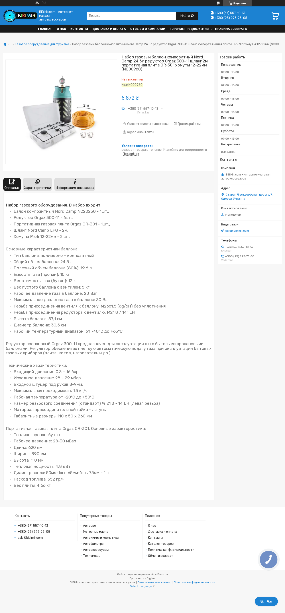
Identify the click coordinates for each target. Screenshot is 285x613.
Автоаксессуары (96, 550)
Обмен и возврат (160, 556)
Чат (270, 601)
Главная (45, 29)
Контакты (79, 29)
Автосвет (90, 526)
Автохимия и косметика (101, 538)
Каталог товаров (161, 544)
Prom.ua (162, 574)
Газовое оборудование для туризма (42, 44)
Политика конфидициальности (171, 550)
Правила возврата (231, 29)
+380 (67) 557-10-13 (33, 526)
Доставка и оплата (109, 29)
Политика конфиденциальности (194, 582)
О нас (61, 29)
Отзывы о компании (147, 29)
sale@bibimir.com (237, 230)
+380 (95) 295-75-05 (34, 532)
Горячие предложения (189, 29)
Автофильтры (93, 544)
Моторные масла (95, 532)
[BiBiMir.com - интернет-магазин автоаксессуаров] (20, 16)
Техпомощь (91, 556)
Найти (185, 16)
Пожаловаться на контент (155, 582)
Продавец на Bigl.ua (142, 578)
